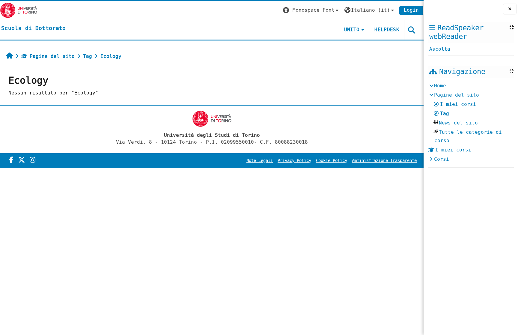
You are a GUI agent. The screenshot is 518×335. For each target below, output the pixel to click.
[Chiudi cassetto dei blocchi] (510, 9)
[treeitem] (470, 122)
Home (440, 85)
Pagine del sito (52, 56)
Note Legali (259, 160)
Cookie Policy (331, 160)
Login (411, 10)
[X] (21, 160)
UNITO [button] (352, 29)
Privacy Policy (294, 160)
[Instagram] (32, 160)
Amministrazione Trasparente (384, 160)
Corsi (441, 159)
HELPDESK (386, 29)
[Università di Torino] (18, 10)
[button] (311, 10)
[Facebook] (11, 160)
